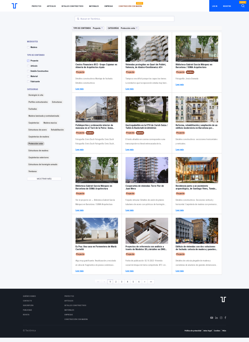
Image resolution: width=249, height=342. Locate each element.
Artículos (51, 6)
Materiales (94, 6)
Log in (214, 6)
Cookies (217, 331)
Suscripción (28, 305)
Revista (26, 315)
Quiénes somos (29, 296)
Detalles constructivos (72, 6)
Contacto (27, 301)
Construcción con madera (130, 6)
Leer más (80, 89)
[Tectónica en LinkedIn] (215, 317)
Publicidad (27, 310)
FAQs (224, 331)
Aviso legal (207, 331)
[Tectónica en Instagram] (220, 317)
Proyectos (36, 6)
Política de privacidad (193, 331)
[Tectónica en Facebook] (224, 317)
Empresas (108, 6)
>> (151, 282)
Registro (227, 6)
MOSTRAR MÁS (44, 178)
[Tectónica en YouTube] (210, 317)
